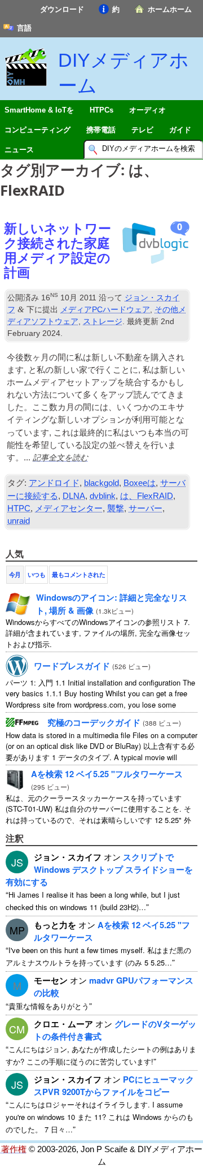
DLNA (74, 496)
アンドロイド (54, 483)
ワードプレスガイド (72, 666)
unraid (18, 520)
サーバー (145, 508)
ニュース (19, 149)
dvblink (103, 496)
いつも (36, 574)
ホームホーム (170, 9)
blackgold (101, 483)
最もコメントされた (78, 574)
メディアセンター (69, 508)
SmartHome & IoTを (39, 110)
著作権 (14, 1149)
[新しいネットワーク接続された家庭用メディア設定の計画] (154, 245)
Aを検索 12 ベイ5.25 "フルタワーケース (107, 774)
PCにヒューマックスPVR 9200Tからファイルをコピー (114, 1085)
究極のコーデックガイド (93, 722)
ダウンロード (62, 9)
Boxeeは (139, 483)
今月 (15, 574)
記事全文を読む (60, 457)
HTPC (18, 508)
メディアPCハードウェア (105, 309)
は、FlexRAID (146, 496)
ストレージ (102, 321)
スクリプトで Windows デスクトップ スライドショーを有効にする (99, 869)
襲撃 (115, 508)
